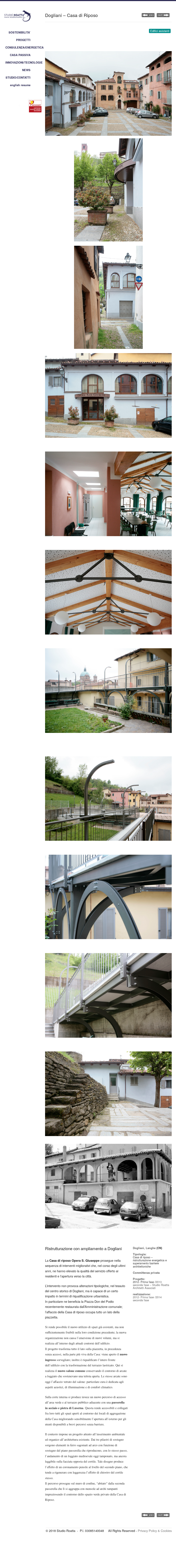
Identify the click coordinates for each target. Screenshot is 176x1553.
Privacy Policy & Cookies (155, 1530)
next (148, 15)
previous (163, 15)
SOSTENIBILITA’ (19, 32)
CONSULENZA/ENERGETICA (24, 47)
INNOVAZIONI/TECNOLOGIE (24, 62)
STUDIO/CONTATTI (18, 77)
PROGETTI (23, 40)
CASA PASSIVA (20, 55)
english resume (20, 85)
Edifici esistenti (159, 31)
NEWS (26, 70)
